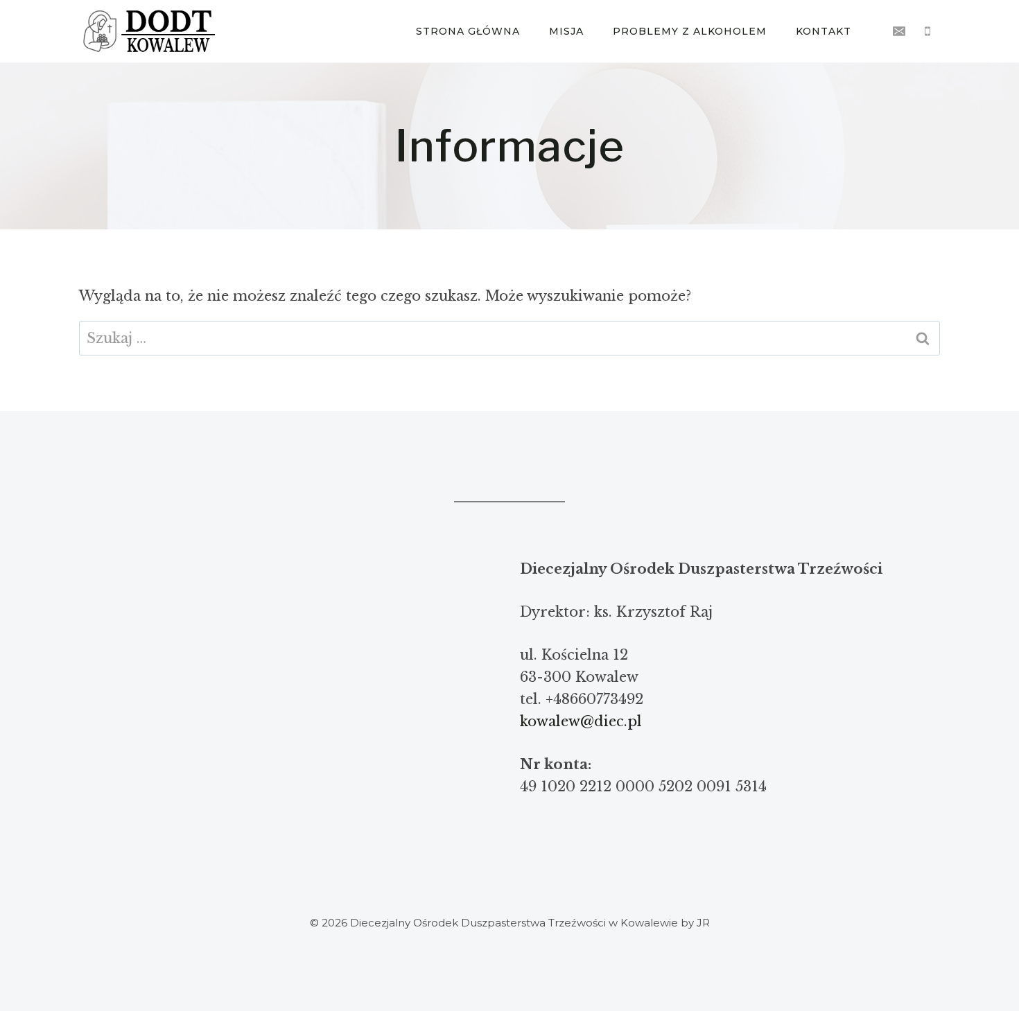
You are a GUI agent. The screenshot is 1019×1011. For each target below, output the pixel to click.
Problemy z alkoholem (690, 31)
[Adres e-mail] (899, 31)
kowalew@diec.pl (581, 721)
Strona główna (468, 31)
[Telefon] (927, 31)
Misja (566, 31)
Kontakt (823, 31)
